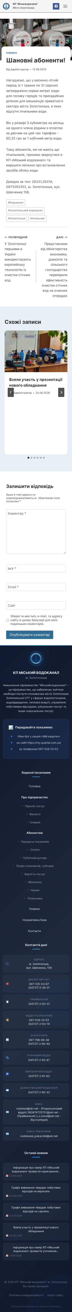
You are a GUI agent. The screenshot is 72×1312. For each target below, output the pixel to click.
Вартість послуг (35, 874)
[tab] (28, 458)
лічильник (37, 218)
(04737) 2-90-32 (39, 1092)
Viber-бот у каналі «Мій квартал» (38, 736)
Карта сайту (55, 1295)
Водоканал (15, 202)
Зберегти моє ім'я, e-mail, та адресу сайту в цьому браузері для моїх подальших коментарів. (36, 620)
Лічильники (34, 898)
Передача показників (35, 841)
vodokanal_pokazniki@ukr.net (39, 1136)
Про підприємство (34, 797)
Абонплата (35, 882)
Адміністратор (20, 69)
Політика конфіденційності (26, 1295)
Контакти (34, 931)
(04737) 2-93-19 (39, 1023)
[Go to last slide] (11, 392)
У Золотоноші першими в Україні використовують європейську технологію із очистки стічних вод (18, 259)
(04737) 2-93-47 (39, 1060)
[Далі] (61, 392)
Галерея (35, 822)
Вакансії (35, 814)
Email (13, 587)
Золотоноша (16, 218)
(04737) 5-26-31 (39, 987)
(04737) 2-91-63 (39, 1076)
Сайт (12, 605)
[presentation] (36, 351)
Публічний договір (35, 857)
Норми (35, 890)
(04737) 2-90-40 (39, 1043)
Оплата (35, 849)
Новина (11, 52)
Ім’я (12, 568)
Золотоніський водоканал (25, 210)
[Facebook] (56, 6)
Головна (34, 786)
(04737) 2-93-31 (39, 1003)
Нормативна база (34, 920)
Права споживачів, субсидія (35, 865)
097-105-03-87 (39, 984)
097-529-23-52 (48, 749)
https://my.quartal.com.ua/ (44, 742)
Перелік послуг (35, 806)
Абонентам (34, 833)
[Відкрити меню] (65, 6)
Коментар (17, 513)
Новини (34, 909)
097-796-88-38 (39, 1040)
